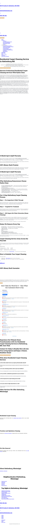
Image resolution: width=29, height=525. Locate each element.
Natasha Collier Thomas (5, 329)
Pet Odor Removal (6, 48)
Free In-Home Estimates (5, 56)
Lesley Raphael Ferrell (5, 304)
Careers (4, 44)
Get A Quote (3, 522)
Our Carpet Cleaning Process (7, 41)
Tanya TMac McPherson (5, 315)
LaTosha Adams (4, 318)
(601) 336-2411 (3, 15)
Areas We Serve (4, 54)
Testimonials (3, 52)
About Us (3, 40)
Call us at (2, 263)
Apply (2, 521)
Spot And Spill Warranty (6, 42)
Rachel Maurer (4, 308)
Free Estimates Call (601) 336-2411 (5, 355)
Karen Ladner (4, 333)
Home (2, 39)
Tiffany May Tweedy (5, 312)
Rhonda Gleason (4, 300)
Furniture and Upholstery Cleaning (8, 46)
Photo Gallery (4, 53)
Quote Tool (3, 55)
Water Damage (5, 51)
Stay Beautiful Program (6, 43)
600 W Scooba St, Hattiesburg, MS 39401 (9, 5)
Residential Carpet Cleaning (7, 45)
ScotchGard (5, 50)
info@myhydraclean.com (6, 10)
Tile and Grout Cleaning (6, 47)
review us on (4, 294)
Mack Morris (4, 296)
